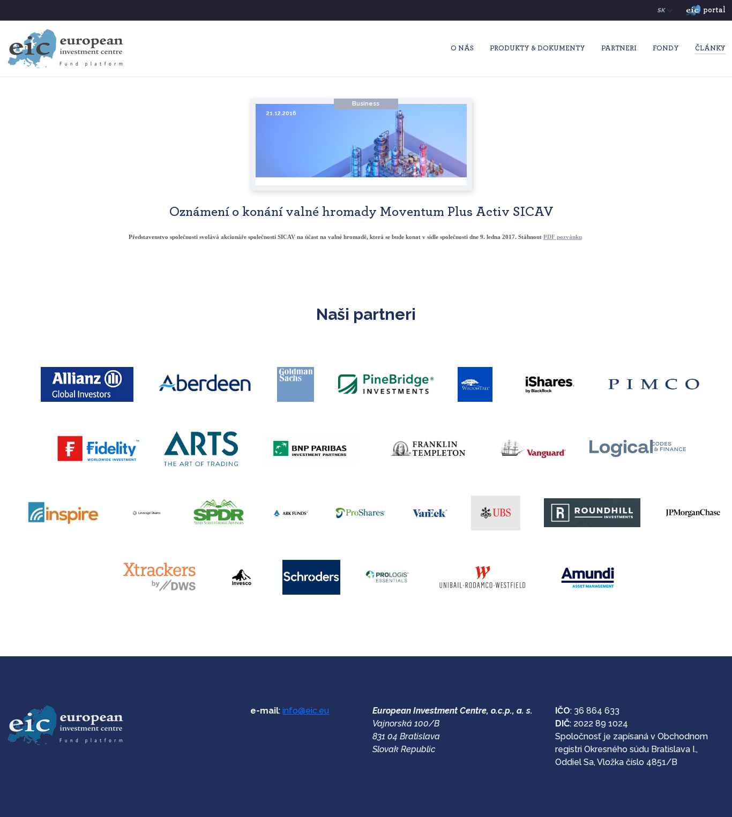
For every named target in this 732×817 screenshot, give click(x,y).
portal (714, 10)
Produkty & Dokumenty (537, 48)
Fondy (666, 48)
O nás (462, 48)
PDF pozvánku (562, 237)
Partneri (619, 48)
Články (710, 48)
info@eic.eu (305, 711)
